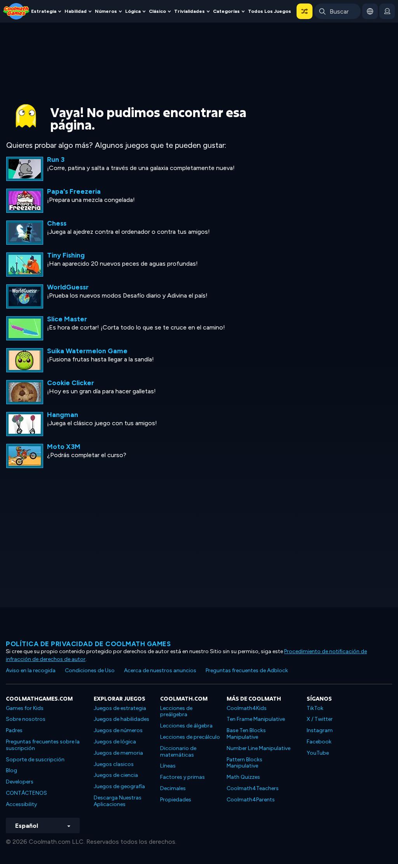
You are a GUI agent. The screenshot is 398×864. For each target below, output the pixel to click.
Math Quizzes (243, 777)
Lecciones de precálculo (190, 737)
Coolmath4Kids (247, 708)
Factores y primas (182, 777)
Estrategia (43, 11)
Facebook (319, 741)
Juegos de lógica (115, 741)
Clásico (157, 11)
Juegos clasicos (114, 764)
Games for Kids (25, 708)
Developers (19, 781)
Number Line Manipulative (258, 748)
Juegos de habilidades (121, 719)
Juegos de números (118, 730)
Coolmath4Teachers (253, 788)
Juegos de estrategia (120, 708)
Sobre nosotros (25, 719)
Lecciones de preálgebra (176, 711)
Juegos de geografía (119, 786)
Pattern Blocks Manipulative (244, 762)
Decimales (173, 788)
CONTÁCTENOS (26, 793)
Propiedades (175, 799)
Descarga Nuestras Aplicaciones (117, 801)
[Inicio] (16, 10)
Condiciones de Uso (90, 670)
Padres (14, 730)
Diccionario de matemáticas (178, 751)
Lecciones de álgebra (186, 725)
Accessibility (21, 804)
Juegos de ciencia (116, 775)
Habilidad (76, 11)
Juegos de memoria (118, 753)
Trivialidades (189, 11)
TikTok (315, 708)
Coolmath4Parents (251, 799)
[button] (304, 11)
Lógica (133, 11)
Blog (11, 770)
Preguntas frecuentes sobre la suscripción (43, 745)
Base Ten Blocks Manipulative (246, 733)
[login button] (387, 11)
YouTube (318, 753)
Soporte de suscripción (35, 759)
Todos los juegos (269, 11)
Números (106, 11)
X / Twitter (320, 719)
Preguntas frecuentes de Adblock (247, 670)
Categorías (226, 11)
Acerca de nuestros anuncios (160, 670)
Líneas (168, 765)
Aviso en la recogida (31, 670)
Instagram (320, 730)
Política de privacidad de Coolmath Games (88, 644)
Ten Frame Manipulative (256, 719)
